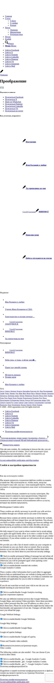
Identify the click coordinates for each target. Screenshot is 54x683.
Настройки (34, 460)
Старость (31, 402)
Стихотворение (39, 402)
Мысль (41, 396)
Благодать (33, 391)
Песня (15, 398)
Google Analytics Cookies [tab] (10, 568)
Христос (29, 405)
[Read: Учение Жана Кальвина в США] (7, 307)
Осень (2, 398)
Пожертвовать (27, 398)
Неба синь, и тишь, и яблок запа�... (20, 360)
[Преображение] (1, 73)
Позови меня (10, 377)
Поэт (40, 398)
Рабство (22, 400)
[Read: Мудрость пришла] (7, 372)
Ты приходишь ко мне (14, 339)
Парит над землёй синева (16, 367)
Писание (19, 398)
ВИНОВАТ (10, 331)
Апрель (7, 391)
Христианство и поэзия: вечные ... (20, 317)
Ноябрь (50, 396)
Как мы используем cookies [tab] (11, 476)
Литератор (50, 393)
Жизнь (28, 393)
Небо (45, 396)
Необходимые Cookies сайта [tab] (12, 507)
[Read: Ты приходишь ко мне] (7, 336)
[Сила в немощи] (19, 12)
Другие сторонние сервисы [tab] (11, 594)
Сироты (20, 402)
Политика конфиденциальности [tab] (14, 666)
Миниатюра (28, 396)
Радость (27, 400)
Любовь (21, 396)
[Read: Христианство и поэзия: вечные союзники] (7, 314)
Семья (16, 402)
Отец (5, 398)
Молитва (36, 396)
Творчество (3, 405)
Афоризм (13, 391)
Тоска (9, 405)
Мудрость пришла (12, 375)
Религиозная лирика (39, 400)
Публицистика (14, 400)
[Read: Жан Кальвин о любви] (7, 300)
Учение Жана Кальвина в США (18, 309)
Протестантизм (5, 400)
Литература (3, 396)
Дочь (16, 393)
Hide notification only (20, 460)
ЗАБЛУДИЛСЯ (11, 324)
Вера (41, 391)
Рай (32, 400)
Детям (7, 393)
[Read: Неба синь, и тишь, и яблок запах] (7, 357)
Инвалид (38, 393)
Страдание (47, 402)
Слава (26, 402)
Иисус (33, 393)
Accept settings (6, 460)
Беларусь (19, 391)
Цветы (34, 405)
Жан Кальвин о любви (14, 302)
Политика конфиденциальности (14, 679)
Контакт (44, 393)
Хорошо (23, 405)
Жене (24, 393)
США (48, 400)
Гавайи (2, 393)
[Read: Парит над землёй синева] (7, 365)
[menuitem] (29, 16)
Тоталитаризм (16, 405)
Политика (35, 398)
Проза (45, 398)
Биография (26, 391)
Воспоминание (47, 391)
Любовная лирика (13, 396)
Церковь (39, 405)
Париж (10, 398)
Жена (20, 393)
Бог (38, 391)
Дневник (4, 75)
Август (2, 391)
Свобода (2, 402)
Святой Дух (9, 402)
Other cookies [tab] (5, 648)
